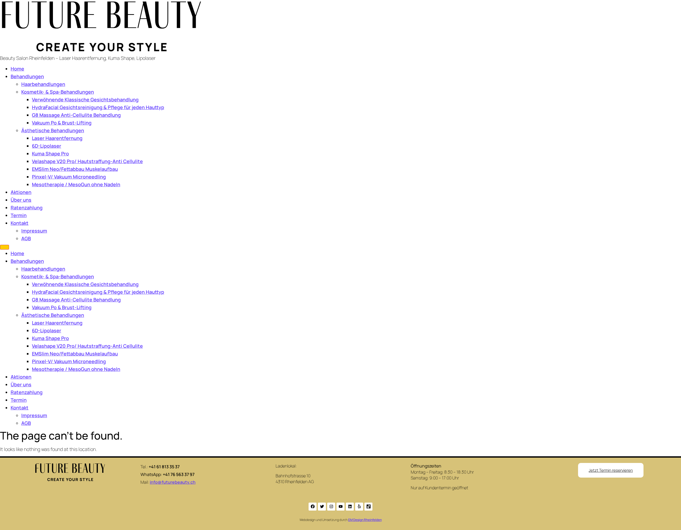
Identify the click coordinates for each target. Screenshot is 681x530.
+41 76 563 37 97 (178, 474)
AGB (26, 238)
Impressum (34, 230)
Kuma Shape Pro (50, 153)
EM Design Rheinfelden (365, 519)
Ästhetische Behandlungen (52, 130)
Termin (19, 215)
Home (17, 68)
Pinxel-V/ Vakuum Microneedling (69, 176)
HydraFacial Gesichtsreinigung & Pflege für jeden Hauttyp (98, 107)
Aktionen (21, 192)
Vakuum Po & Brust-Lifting (62, 122)
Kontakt (19, 223)
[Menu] (4, 247)
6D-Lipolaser (46, 146)
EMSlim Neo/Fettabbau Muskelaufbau (75, 169)
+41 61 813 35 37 (164, 467)
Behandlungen (27, 76)
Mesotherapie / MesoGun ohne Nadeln (76, 184)
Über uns (21, 200)
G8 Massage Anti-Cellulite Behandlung (76, 115)
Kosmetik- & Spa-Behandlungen (57, 92)
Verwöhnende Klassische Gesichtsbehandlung (85, 99)
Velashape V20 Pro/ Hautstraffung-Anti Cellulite (87, 161)
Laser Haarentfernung (57, 138)
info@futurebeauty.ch (173, 482)
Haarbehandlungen (43, 84)
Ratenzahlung (27, 207)
